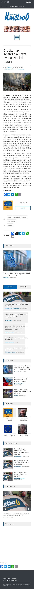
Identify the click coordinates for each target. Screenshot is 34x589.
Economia (5, 277)
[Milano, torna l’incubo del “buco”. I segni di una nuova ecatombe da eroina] (8, 464)
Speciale (7, 308)
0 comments (20, 69)
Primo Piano (8, 352)
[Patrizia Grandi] (24, 429)
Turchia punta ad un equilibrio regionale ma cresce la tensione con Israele (22, 380)
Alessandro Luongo (9, 435)
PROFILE (23, 208)
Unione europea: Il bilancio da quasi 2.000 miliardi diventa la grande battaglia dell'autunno (17, 6)
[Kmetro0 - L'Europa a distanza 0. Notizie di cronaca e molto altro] (17, 20)
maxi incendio (11, 221)
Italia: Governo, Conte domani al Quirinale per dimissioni (16, 349)
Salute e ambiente (9, 332)
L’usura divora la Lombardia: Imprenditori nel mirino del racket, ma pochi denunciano (16, 316)
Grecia (24, 217)
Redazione (6, 578)
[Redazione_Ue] (8, 205)
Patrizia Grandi (24, 435)
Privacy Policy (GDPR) (10, 580)
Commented (23, 287)
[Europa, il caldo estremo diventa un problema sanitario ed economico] (8, 393)
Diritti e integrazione (14, 308)
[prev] (5, 268)
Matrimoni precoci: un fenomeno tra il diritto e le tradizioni (21, 474)
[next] (29, 268)
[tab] (10, 287)
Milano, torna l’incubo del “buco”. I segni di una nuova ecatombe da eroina (21, 462)
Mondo (16, 383)
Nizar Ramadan (24, 419)
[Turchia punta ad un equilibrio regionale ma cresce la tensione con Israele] (8, 381)
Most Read (10, 287)
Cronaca (9, 67)
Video (4, 517)
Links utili (14, 578)
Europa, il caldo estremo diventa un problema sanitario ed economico (22, 391)
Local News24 (8, 320)
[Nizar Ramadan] (24, 412)
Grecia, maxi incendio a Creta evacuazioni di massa (14, 56)
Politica (13, 352)
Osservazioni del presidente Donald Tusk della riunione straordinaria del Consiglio (16, 515)
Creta (9, 217)
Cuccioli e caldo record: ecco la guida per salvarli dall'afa (16, 339)
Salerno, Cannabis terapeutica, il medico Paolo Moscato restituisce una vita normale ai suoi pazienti (16, 328)
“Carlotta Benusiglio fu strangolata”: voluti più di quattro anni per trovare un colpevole (21, 451)
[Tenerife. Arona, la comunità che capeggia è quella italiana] (17, 297)
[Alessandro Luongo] (9, 429)
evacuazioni (17, 217)
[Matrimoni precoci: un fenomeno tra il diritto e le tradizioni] (8, 476)
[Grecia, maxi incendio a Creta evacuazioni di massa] (17, 82)
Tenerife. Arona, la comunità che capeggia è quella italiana (16, 305)
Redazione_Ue (9, 69)
